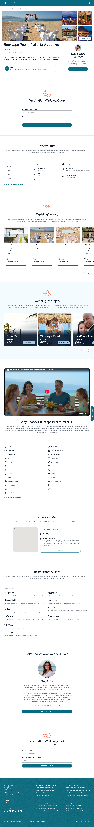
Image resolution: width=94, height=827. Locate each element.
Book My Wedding (92, 413)
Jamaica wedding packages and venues (45, 787)
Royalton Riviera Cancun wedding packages (75, 787)
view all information (13, 497)
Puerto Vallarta (30, 8)
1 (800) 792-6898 (10, 802)
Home (5, 8)
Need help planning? (78, 69)
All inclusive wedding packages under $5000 (46, 805)
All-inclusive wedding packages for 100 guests (76, 810)
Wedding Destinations (14, 8)
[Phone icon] (84, 3)
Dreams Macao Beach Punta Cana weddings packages (77, 790)
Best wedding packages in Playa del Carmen (75, 803)
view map (60, 551)
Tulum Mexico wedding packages (44, 795)
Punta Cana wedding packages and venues (46, 792)
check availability (47, 711)
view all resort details (14, 184)
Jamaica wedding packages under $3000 (45, 803)
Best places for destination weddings (73, 808)
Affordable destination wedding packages (45, 808)
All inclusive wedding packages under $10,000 (47, 810)
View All (85, 39)
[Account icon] (89, 3)
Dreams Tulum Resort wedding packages (74, 792)
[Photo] (32, 26)
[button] (83, 273)
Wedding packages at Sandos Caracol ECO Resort (76, 795)
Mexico (23, 8)
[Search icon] (86, 3)
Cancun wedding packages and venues (45, 790)
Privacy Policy (87, 821)
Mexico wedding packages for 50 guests (74, 805)
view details (29, 342)
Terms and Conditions (77, 821)
